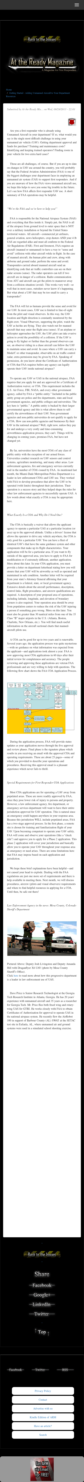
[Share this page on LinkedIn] (42, 1304)
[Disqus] (42, 1083)
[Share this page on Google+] (42, 1294)
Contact (43, 1399)
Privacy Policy (43, 1391)
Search (43, 1435)
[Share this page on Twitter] (42, 1313)
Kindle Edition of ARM (43, 1417)
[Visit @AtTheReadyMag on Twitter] (40, 1369)
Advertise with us (43, 1408)
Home (9, 89)
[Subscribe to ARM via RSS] (65, 1369)
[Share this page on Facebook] (42, 1285)
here (16, 975)
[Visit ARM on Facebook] (15, 1369)
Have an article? (43, 1426)
